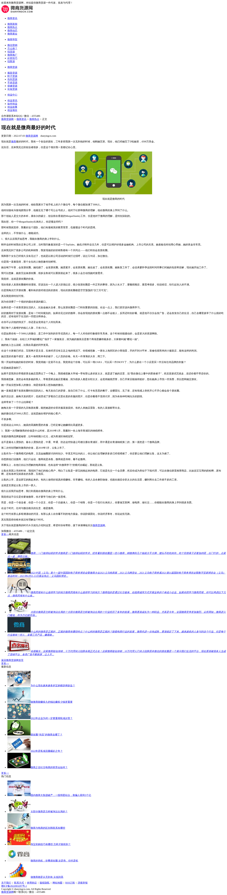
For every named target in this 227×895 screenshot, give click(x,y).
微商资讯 (12, 18)
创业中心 (12, 94)
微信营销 (12, 45)
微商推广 (12, 55)
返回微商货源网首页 (12, 660)
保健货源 (12, 85)
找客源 (11, 61)
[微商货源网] (17, 13)
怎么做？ (12, 48)
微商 (13, 141)
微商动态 (12, 30)
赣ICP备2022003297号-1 (14, 886)
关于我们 (6, 882)
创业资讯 (12, 100)
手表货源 (12, 82)
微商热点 (12, 27)
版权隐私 (45, 882)
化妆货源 (12, 89)
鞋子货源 (12, 76)
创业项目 (12, 110)
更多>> (5, 534)
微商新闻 (12, 24)
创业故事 (12, 107)
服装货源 (12, 73)
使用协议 (32, 882)
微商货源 (12, 67)
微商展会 (12, 33)
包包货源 (12, 79)
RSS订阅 (70, 882)
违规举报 (83, 882)
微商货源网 (7, 119)
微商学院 (12, 39)
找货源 (11, 51)
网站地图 (57, 882)
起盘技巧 (12, 58)
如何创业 (12, 103)
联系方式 (19, 882)
